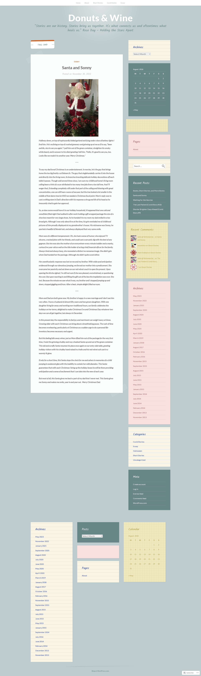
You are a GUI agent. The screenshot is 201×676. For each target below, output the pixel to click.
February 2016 (139, 356)
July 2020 (137, 319)
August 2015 (138, 371)
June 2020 (137, 324)
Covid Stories (112, 3)
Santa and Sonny (77, 67)
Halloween (137, 451)
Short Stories (98, 3)
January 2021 (138, 305)
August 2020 (138, 315)
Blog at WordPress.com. (100, 671)
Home (78, 3)
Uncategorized (139, 460)
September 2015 (140, 366)
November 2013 (140, 417)
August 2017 (138, 347)
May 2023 (137, 296)
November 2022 (140, 300)
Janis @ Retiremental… (145, 237)
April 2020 (137, 333)
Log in (135, 489)
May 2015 (137, 384)
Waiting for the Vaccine (143, 200)
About (86, 3)
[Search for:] (149, 166)
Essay (123, 3)
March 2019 (138, 338)
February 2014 (139, 408)
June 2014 (137, 403)
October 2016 (139, 352)
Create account (139, 484)
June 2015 (137, 380)
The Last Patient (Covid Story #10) (147, 204)
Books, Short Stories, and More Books (149, 191)
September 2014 (140, 394)
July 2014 (137, 399)
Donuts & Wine (100, 17)
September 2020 (140, 310)
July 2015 (137, 375)
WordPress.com (140, 503)
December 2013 (139, 413)
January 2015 (138, 389)
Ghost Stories (153, 245)
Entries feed (138, 494)
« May (135, 110)
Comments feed (139, 498)
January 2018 (138, 343)
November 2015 (140, 361)
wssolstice (141, 245)
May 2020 (137, 328)
